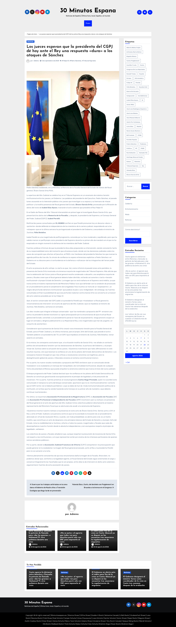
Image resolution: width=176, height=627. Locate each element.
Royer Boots (115, 624)
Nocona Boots (36, 618)
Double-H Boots (97, 615)
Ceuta (142, 65)
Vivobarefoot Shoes (137, 615)
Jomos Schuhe (58, 621)
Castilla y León (131, 65)
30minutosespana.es (59, 615)
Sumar (128, 161)
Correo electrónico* (132, 230)
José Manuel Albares (133, 117)
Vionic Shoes (121, 618)
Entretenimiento (131, 209)
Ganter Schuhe (110, 618)
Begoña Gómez (131, 56)
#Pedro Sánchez (75, 61)
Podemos (143, 144)
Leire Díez (129, 126)
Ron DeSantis (131, 152)
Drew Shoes (46, 621)
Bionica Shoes (73, 615)
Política (129, 148)
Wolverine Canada (111, 615)
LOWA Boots (124, 615)
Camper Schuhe (70, 618)
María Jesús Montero (133, 131)
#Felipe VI (65, 61)
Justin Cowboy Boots (33, 621)
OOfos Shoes (85, 615)
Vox (143, 166)
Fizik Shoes (47, 618)
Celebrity (128, 204)
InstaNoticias (142, 96)
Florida (138, 82)
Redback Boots (57, 624)
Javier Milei (130, 104)
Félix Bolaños (130, 87)
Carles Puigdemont (132, 60)
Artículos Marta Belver (134, 52)
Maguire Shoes (143, 618)
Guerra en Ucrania (132, 91)
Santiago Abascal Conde (134, 157)
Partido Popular (131, 139)
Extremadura (139, 78)
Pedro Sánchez (131, 144)
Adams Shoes (87, 621)
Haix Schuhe (93, 624)
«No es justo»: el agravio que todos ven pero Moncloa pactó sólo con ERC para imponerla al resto (71, 537)
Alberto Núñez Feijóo (133, 47)
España (141, 74)
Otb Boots (46, 624)
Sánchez (137, 161)
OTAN (139, 135)
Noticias (30, 41)
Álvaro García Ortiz (132, 174)
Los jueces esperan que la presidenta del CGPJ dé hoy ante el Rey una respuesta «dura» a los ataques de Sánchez (70, 51)
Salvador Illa (143, 152)
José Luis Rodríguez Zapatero (136, 109)
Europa (128, 78)
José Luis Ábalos (132, 113)
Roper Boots (132, 618)
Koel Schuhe (58, 618)
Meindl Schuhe (145, 621)
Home (88, 23)
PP (136, 148)
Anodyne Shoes (99, 621)
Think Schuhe (69, 624)
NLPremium (130, 135)
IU (142, 100)
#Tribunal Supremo (89, 61)
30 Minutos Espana (88, 11)
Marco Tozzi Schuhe (72, 621)
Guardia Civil (143, 87)
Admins (36, 61)
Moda (127, 214)
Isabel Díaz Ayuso (132, 100)
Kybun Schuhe (81, 624)
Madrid (139, 126)
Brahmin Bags (104, 624)
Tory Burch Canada (114, 621)
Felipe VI (129, 82)
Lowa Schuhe (97, 618)
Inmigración (130, 96)
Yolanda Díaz (130, 170)
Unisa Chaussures (84, 618)
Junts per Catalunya (133, 122)
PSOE (142, 148)
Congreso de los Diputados (135, 69)
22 (145, 345)
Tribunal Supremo (132, 166)
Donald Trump (131, 74)
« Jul (128, 362)
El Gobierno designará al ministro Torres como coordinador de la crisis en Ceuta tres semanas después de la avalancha (136, 304)
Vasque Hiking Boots (130, 621)
